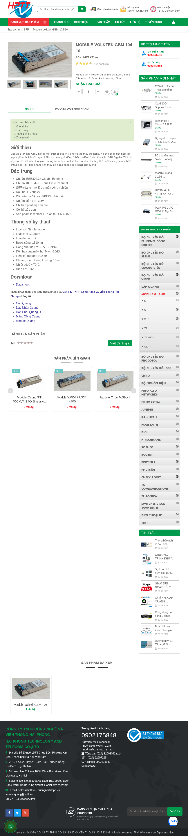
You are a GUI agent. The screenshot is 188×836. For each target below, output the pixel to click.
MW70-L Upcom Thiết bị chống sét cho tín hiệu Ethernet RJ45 (165, 88)
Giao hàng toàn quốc (108, 9)
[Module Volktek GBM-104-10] (31, 688)
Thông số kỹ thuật (25, 133)
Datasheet (22, 284)
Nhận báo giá (88, 84)
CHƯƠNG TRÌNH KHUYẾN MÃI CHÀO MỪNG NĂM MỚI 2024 (165, 556)
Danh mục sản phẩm (24, 22)
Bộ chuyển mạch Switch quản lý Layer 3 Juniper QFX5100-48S (165, 157)
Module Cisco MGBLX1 (115, 397)
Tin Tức (120, 22)
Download (21, 137)
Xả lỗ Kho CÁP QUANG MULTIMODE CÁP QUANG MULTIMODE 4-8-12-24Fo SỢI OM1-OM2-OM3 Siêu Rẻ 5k (165, 599)
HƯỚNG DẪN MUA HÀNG (72, 108)
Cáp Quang (23, 303)
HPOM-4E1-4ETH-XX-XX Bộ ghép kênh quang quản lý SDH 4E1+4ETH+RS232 (165, 192)
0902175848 (142, 11)
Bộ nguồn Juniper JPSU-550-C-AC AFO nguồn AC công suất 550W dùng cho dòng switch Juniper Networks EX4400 (165, 140)
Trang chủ (61, 22)
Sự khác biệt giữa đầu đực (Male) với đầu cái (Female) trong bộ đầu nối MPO (164, 571)
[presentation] (10, 390)
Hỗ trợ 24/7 (133, 7)
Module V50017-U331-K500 (72, 399)
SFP (26, 29)
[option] (14, 85)
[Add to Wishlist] (107, 92)
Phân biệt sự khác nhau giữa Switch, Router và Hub (164, 628)
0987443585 (154, 65)
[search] (82, 9)
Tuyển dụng (153, 22)
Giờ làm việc (164, 7)
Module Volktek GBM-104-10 (50, 29)
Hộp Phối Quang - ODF (31, 312)
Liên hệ (135, 22)
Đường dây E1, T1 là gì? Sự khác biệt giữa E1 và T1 (165, 642)
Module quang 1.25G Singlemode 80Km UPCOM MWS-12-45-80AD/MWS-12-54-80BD (164, 174)
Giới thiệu (81, 22)
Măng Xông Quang (28, 316)
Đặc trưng (21, 130)
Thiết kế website (143, 832)
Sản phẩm (103, 22)
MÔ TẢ (29, 108)
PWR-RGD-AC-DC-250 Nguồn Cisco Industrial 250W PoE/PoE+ (165, 209)
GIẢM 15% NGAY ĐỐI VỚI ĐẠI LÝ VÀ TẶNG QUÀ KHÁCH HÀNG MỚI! (164, 585)
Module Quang (25, 320)
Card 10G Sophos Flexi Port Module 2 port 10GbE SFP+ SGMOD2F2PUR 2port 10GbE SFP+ (164, 105)
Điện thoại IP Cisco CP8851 (163, 122)
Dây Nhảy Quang (27, 307)
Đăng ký (174, 811)
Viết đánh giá (101, 63)
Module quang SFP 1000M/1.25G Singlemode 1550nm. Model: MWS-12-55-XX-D (29, 403)
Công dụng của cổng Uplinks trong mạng (164, 614)
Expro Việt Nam (165, 832)
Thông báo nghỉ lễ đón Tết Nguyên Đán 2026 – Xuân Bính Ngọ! (164, 542)
